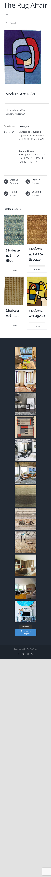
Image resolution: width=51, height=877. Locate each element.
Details (15, 271)
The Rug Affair (25, 5)
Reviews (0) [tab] (9, 132)
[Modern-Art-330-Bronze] (37, 229)
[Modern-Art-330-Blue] (14, 229)
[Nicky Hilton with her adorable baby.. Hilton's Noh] (25, 611)
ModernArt (20, 113)
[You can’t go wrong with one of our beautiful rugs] (25, 450)
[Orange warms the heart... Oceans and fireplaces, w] (25, 588)
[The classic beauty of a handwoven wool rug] (25, 542)
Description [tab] (9, 126)
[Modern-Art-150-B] (37, 291)
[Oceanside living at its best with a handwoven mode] (25, 473)
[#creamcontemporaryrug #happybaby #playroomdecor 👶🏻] (25, 358)
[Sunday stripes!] (25, 404)
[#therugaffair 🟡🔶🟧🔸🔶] (25, 381)
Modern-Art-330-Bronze (36, 254)
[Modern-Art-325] (14, 291)
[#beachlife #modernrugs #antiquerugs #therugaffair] (25, 565)
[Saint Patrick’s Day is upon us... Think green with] (25, 496)
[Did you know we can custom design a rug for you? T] (25, 427)
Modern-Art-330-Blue (13, 255)
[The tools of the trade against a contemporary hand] (25, 519)
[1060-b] (25, 57)
